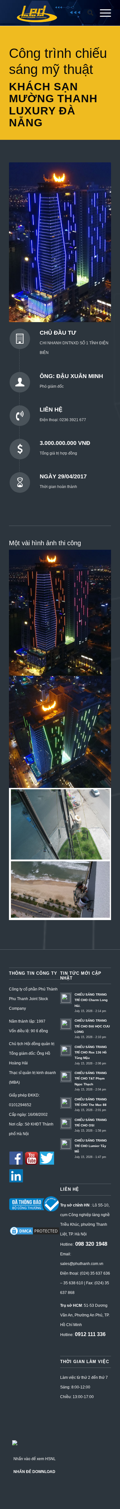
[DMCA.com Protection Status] (34, 1235)
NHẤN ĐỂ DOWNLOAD (34, 1471)
